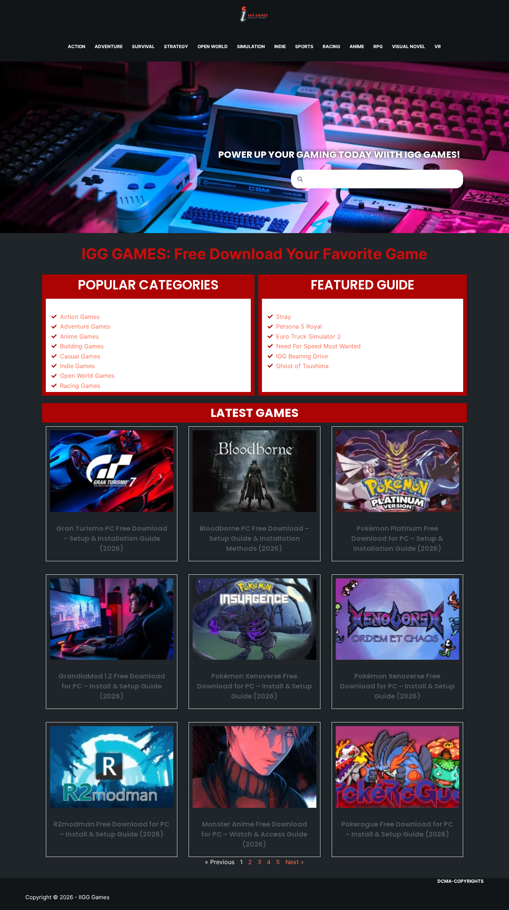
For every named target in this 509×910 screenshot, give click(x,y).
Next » (294, 862)
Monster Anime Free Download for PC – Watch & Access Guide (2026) (254, 834)
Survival (143, 46)
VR (437, 46)
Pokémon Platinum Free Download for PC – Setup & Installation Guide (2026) (397, 538)
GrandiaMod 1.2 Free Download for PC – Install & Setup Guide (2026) (112, 686)
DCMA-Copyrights (460, 881)
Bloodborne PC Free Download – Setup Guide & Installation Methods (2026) (254, 538)
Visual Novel (408, 46)
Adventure (109, 46)
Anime (357, 46)
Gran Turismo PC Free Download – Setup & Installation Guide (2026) (111, 538)
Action (76, 46)
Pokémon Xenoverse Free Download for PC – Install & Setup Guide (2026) (254, 686)
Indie (280, 46)
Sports (304, 46)
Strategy (176, 46)
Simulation (251, 46)
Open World (212, 46)
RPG (378, 46)
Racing (331, 46)
